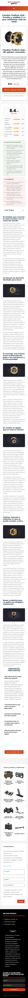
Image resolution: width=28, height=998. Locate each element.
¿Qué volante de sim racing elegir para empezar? (12, 677)
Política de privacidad (9, 922)
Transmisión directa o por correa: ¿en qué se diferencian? (12, 706)
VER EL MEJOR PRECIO (14, 90)
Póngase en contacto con (11, 919)
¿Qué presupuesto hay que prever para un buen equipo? (12, 732)
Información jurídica (9, 924)
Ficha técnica (9, 210)
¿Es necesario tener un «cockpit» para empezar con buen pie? (12, 723)
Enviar (21, 901)
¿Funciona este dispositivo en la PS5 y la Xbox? (12, 714)
